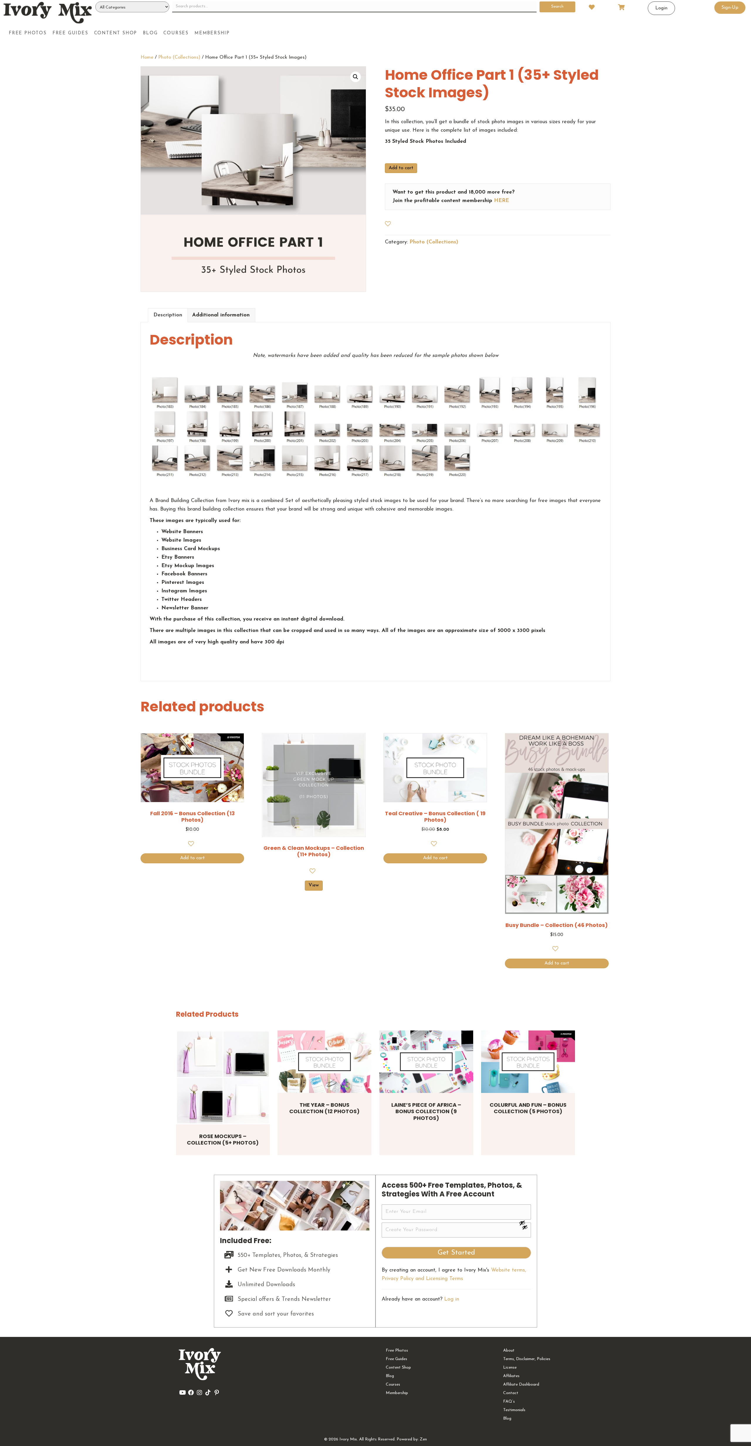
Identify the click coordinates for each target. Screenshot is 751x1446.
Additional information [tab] (221, 315)
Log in (451, 1299)
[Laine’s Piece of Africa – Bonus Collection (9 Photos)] (426, 1061)
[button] (355, 77)
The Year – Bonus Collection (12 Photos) (324, 1108)
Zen (423, 1439)
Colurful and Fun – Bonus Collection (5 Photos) (528, 1108)
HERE (501, 201)
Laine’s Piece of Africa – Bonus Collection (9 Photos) (426, 1111)
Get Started (456, 1252)
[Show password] (525, 1223)
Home (147, 57)
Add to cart (401, 168)
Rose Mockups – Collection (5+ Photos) (223, 1140)
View (314, 885)
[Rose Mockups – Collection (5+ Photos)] (223, 1077)
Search (557, 6)
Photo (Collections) (179, 57)
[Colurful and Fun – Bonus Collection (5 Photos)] (528, 1061)
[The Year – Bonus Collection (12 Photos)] (324, 1061)
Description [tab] (167, 315)
